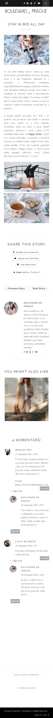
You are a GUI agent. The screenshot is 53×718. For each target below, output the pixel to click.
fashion (26, 272)
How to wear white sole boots (21, 416)
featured (35, 272)
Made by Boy (23, 450)
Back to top (41, 715)
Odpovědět (44, 488)
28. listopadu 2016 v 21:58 (32, 575)
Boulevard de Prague (33, 304)
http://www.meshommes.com (31, 484)
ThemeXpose (26, 711)
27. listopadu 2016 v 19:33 (26, 454)
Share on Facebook (27, 252)
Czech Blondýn (25, 541)
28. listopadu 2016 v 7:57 (26, 545)
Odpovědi (17, 491)
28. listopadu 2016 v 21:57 (32, 505)
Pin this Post (28, 265)
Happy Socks (35, 134)
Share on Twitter (28, 258)
